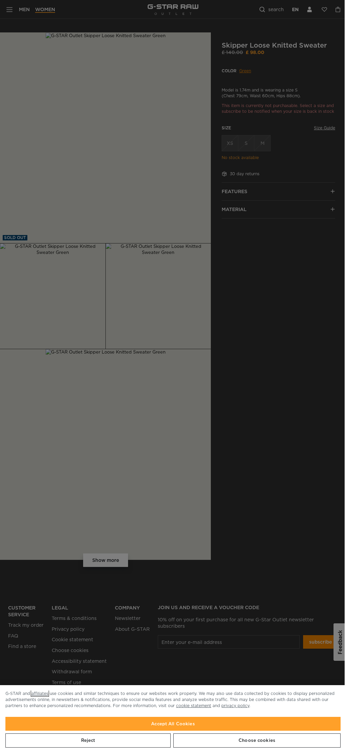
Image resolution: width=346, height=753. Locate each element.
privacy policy (235, 705)
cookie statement (193, 705)
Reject (88, 740)
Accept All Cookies (173, 723)
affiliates (39, 693)
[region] (173, 719)
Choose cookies (257, 740)
